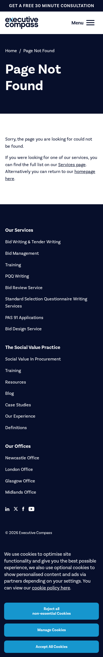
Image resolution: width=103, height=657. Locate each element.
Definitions (16, 427)
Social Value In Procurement (33, 359)
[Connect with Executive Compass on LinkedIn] (7, 509)
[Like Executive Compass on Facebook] (23, 509)
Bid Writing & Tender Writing (32, 241)
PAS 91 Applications (24, 317)
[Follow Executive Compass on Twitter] (16, 509)
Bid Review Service (24, 287)
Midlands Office (20, 492)
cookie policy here (51, 588)
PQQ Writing (17, 276)
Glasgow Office (20, 480)
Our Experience (20, 416)
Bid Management (22, 253)
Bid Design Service (23, 328)
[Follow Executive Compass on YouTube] (31, 509)
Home (11, 50)
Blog (9, 393)
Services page (72, 164)
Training (13, 264)
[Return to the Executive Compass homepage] (42, 22)
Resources (15, 382)
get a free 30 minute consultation (51, 5)
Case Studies (18, 404)
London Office (19, 469)
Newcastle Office (22, 457)
